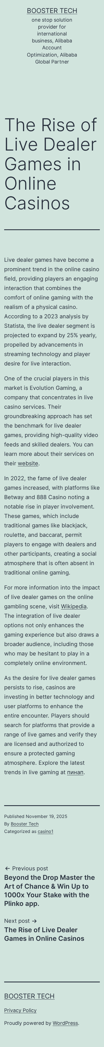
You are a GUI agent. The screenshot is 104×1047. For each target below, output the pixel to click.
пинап (75, 772)
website (28, 463)
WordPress (65, 1023)
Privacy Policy (20, 1010)
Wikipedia (74, 606)
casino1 (45, 831)
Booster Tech (52, 11)
